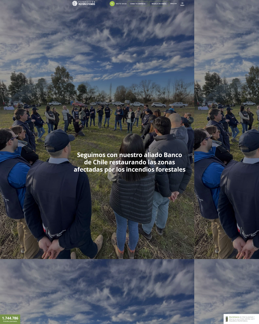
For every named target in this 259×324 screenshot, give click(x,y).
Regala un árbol (159, 4)
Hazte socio (121, 4)
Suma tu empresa (137, 4)
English (173, 3)
